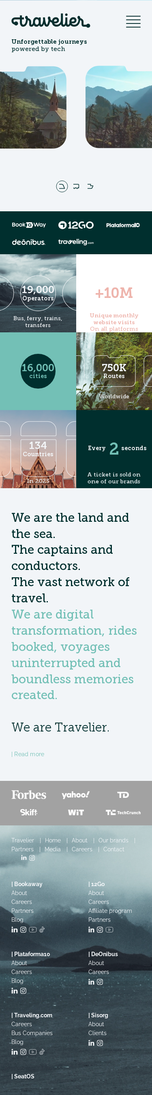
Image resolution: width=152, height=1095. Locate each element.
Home (53, 840)
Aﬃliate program (110, 911)
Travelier (22, 840)
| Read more (27, 754)
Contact (113, 849)
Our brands (113, 840)
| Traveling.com (31, 1015)
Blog (17, 919)
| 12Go (96, 884)
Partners (22, 849)
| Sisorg (98, 1015)
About (80, 840)
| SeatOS (22, 1076)
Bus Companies (32, 1033)
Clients (97, 1033)
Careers (82, 849)
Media (53, 849)
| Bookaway (27, 884)
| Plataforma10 (30, 954)
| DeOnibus (103, 954)
